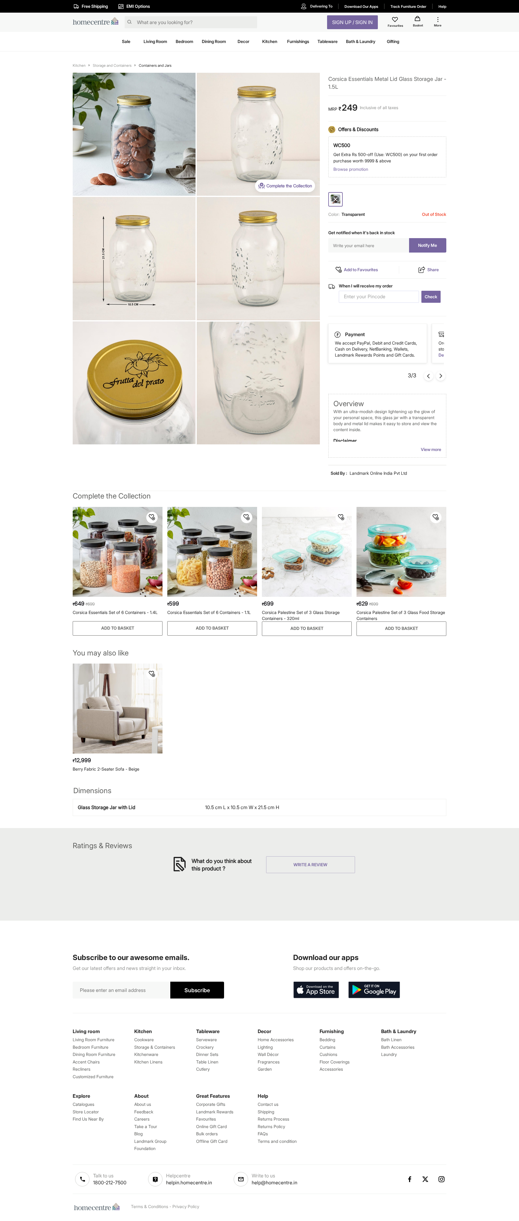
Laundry (389, 1054)
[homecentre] (97, 22)
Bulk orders (207, 1133)
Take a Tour (145, 1126)
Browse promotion (350, 169)
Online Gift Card (211, 1126)
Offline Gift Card (211, 1141)
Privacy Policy (185, 1206)
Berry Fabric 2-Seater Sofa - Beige (106, 769)
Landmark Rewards (214, 1111)
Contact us (268, 1104)
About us (142, 1104)
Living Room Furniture (93, 1039)
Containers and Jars (155, 65)
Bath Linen (391, 1039)
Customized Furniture (93, 1076)
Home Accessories (276, 1039)
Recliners (81, 1069)
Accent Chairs (86, 1061)
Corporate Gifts (210, 1104)
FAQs (263, 1133)
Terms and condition (277, 1141)
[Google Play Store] (374, 990)
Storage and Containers (112, 65)
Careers (142, 1118)
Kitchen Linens (148, 1061)
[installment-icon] (441, 334)
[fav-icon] (395, 20)
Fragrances (269, 1061)
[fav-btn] (152, 517)
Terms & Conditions (149, 1206)
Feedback (143, 1111)
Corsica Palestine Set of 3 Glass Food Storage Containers (401, 615)
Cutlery (203, 1069)
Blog (138, 1133)
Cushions (328, 1054)
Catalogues (83, 1104)
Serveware (206, 1039)
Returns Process (273, 1118)
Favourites (206, 1118)
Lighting (265, 1047)
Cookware (144, 1039)
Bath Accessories (397, 1047)
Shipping (266, 1111)
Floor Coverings (335, 1061)
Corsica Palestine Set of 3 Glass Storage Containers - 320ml (301, 615)
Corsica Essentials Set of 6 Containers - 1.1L (209, 612)
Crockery (205, 1047)
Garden (265, 1069)
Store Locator (86, 1111)
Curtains (327, 1047)
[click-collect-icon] (338, 334)
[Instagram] (442, 1179)
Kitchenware (146, 1054)
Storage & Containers (154, 1047)
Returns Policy (271, 1126)
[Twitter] (425, 1179)
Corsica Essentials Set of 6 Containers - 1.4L (115, 612)
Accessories (331, 1069)
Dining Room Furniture (94, 1054)
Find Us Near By (88, 1118)
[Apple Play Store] (316, 990)
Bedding (327, 1039)
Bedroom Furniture (90, 1047)
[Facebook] (409, 1179)
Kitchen (79, 65)
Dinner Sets (207, 1054)
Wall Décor (268, 1054)
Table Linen (207, 1061)
